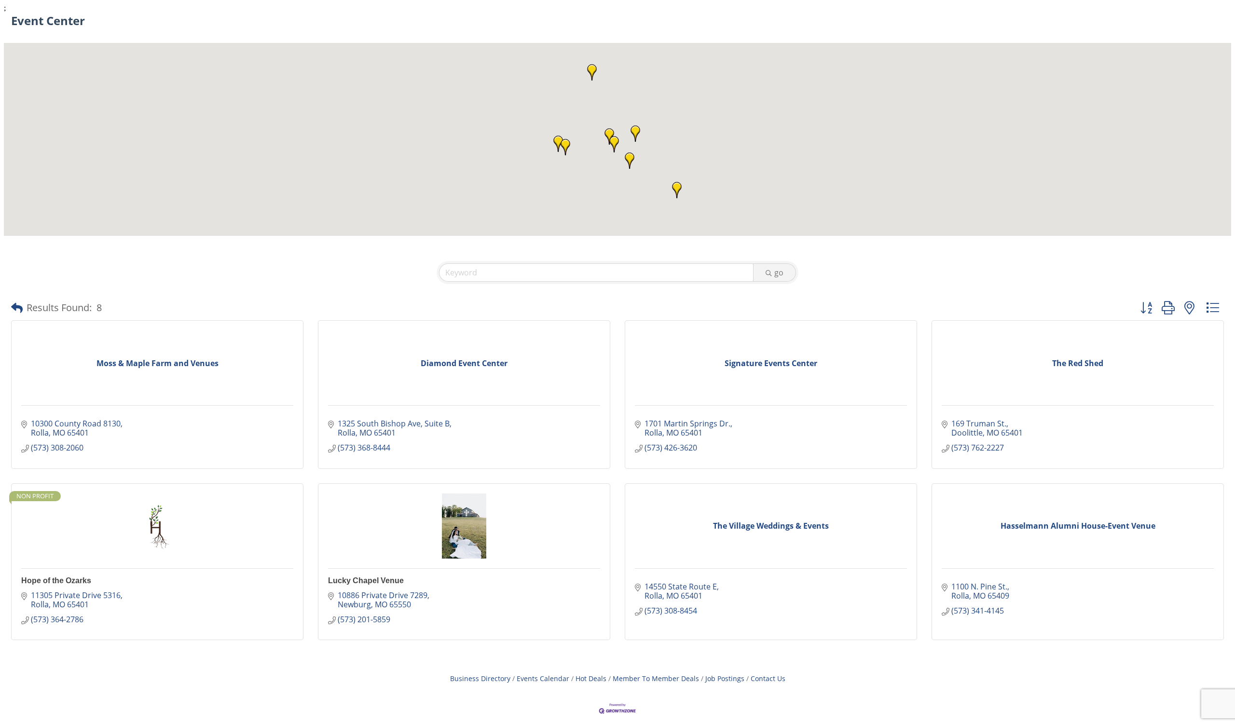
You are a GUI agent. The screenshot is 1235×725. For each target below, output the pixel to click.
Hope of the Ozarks (56, 580)
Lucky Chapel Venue (366, 580)
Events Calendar (543, 678)
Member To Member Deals (656, 678)
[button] (635, 133)
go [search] (778, 272)
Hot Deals (591, 678)
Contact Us (768, 678)
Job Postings (724, 678)
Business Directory (480, 678)
